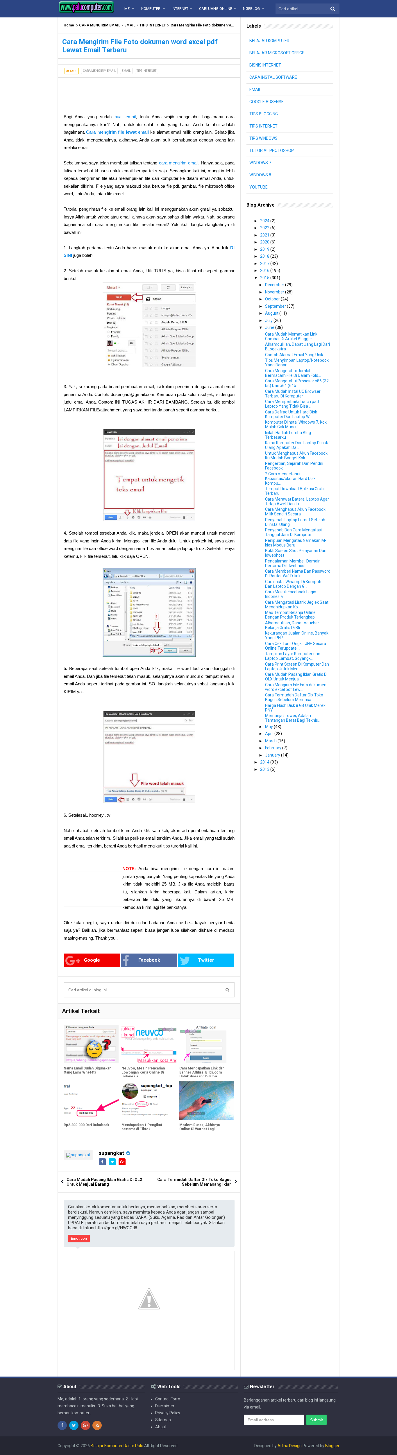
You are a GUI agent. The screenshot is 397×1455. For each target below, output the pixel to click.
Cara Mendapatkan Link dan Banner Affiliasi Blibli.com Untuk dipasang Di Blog (201, 1072)
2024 (265, 220)
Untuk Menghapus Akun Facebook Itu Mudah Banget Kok (296, 455)
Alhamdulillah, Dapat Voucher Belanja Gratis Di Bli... (292, 625)
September (276, 306)
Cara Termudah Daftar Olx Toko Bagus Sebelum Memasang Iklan (194, 1182)
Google (92, 960)
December (275, 284)
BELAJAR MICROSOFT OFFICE (276, 53)
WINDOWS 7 (260, 162)
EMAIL (129, 25)
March (271, 741)
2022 (265, 227)
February (273, 748)
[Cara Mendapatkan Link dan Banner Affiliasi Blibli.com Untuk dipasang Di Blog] (206, 1044)
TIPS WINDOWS (263, 138)
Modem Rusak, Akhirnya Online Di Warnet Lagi (199, 1127)
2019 (265, 249)
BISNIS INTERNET (265, 65)
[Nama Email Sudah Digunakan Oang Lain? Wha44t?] (91, 1044)
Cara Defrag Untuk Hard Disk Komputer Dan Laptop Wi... (291, 414)
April (269, 733)
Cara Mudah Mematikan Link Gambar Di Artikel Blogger (291, 336)
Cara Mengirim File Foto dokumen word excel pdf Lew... (295, 687)
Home (69, 25)
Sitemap (163, 1420)
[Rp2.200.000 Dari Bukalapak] (91, 1100)
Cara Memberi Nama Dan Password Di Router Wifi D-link (297, 573)
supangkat (111, 1153)
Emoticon (79, 1238)
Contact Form (167, 1399)
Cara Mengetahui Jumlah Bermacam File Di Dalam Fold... (293, 373)
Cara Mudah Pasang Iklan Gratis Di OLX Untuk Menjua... (296, 676)
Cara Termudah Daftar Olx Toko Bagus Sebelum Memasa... (294, 697)
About (161, 1426)
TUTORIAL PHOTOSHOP (271, 150)
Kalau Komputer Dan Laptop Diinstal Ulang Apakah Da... (297, 445)
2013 (265, 769)
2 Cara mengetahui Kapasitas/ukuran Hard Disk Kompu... (290, 478)
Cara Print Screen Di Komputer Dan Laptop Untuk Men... (297, 666)
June (270, 327)
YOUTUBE (258, 187)
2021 (265, 235)
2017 (265, 263)
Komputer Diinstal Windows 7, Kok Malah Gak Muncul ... (296, 424)
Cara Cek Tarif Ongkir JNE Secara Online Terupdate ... (295, 646)
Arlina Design (290, 1445)
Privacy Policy (167, 1413)
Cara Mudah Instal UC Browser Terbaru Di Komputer (293, 393)
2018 (265, 256)
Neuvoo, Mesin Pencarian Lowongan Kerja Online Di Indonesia (143, 1072)
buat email (125, 116)
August (272, 313)
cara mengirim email (178, 162)
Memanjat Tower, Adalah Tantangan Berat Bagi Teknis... (293, 718)
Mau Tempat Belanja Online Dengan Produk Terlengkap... (291, 614)
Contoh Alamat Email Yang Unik (294, 354)
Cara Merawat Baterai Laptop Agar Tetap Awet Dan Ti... (297, 501)
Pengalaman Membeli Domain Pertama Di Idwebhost (293, 563)
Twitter (206, 960)
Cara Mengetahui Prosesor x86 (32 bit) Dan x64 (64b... (297, 383)
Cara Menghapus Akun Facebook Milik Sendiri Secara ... (295, 511)
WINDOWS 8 (260, 175)
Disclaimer (164, 1406)
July (269, 320)
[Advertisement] (104, 92)
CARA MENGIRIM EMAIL (99, 25)
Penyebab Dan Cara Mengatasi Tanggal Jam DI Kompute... (293, 532)
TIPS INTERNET (153, 25)
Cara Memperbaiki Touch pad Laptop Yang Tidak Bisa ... (292, 403)
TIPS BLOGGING (263, 114)
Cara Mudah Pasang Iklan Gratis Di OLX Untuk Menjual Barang (104, 1182)
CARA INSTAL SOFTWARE (273, 77)
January (273, 755)
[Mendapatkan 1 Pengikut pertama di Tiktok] (148, 1100)
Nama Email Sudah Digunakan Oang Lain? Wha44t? (87, 1070)
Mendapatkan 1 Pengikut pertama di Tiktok (141, 1127)
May (269, 726)
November (275, 292)
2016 (265, 270)
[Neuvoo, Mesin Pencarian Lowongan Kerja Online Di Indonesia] (148, 1044)
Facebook (149, 960)
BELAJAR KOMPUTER (269, 40)
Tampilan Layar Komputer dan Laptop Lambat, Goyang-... (292, 656)
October (273, 299)
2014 (265, 762)
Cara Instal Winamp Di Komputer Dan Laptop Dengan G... (294, 584)
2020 (265, 242)
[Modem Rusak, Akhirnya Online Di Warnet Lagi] (206, 1100)
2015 (265, 277)
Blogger (332, 1445)
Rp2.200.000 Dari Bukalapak (86, 1125)
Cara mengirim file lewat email (117, 132)
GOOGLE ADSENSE (266, 101)
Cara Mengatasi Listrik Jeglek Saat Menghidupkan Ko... (296, 604)
